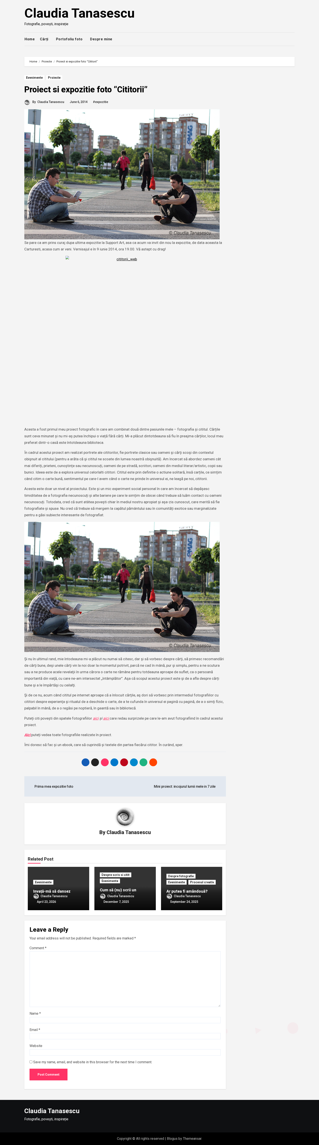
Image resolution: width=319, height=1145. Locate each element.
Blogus (172, 1139)
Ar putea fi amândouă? (186, 891)
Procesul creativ (202, 882)
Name (35, 1013)
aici (96, 718)
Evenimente (34, 77)
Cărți (44, 39)
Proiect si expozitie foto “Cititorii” (86, 89)
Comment (38, 948)
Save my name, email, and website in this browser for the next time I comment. (92, 1062)
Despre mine (101, 39)
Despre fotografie (181, 876)
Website (36, 1046)
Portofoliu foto (69, 39)
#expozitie (100, 102)
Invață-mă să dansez (52, 891)
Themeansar (192, 1139)
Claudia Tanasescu (79, 13)
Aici (27, 735)
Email (35, 1030)
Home (30, 39)
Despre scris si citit (116, 875)
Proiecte (54, 77)
